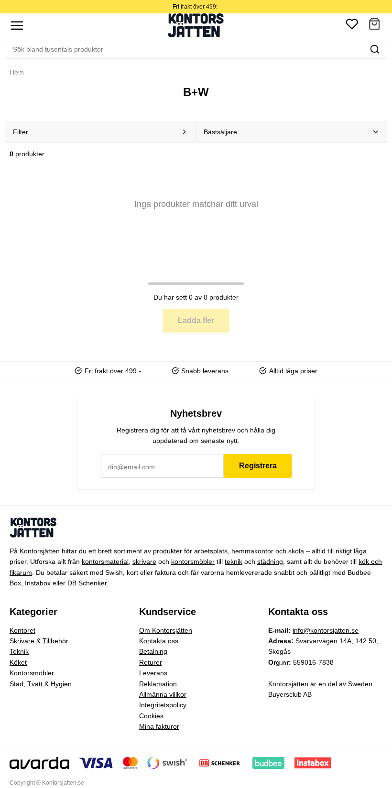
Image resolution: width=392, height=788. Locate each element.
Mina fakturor (159, 726)
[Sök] (375, 49)
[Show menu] (17, 25)
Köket (18, 662)
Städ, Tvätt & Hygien (41, 684)
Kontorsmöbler (32, 673)
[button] (374, 25)
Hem (17, 72)
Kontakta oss (158, 641)
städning (270, 561)
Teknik (19, 651)
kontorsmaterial (105, 561)
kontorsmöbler (193, 561)
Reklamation (158, 684)
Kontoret (22, 630)
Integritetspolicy (162, 705)
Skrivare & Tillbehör (39, 641)
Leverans (153, 673)
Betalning (153, 651)
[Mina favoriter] (352, 25)
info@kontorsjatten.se (326, 630)
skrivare (144, 561)
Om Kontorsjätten (165, 630)
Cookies (151, 716)
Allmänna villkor (162, 694)
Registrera (258, 466)
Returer (150, 662)
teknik (233, 561)
